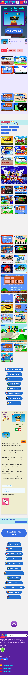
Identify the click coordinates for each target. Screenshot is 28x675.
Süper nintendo (6, 130)
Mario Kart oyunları (14, 393)
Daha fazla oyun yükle (14, 533)
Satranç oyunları (14, 592)
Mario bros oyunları (14, 369)
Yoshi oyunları (14, 388)
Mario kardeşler (14, 127)
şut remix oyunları (14, 398)
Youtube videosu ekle (21, 522)
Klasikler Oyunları (14, 374)
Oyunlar (4, 50)
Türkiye (5, 659)
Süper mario (5, 132)
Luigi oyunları (14, 384)
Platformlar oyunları (14, 379)
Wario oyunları (14, 403)
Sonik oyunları (14, 544)
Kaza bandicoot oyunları (14, 573)
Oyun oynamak (14, 30)
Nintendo (4, 127)
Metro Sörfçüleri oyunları (14, 587)
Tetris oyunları (14, 597)
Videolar (20, 50)
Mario (14, 130)
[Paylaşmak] (26, 40)
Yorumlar (12, 50)
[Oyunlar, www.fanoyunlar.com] (9, 2)
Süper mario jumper (8, 671)
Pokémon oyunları (14, 549)
